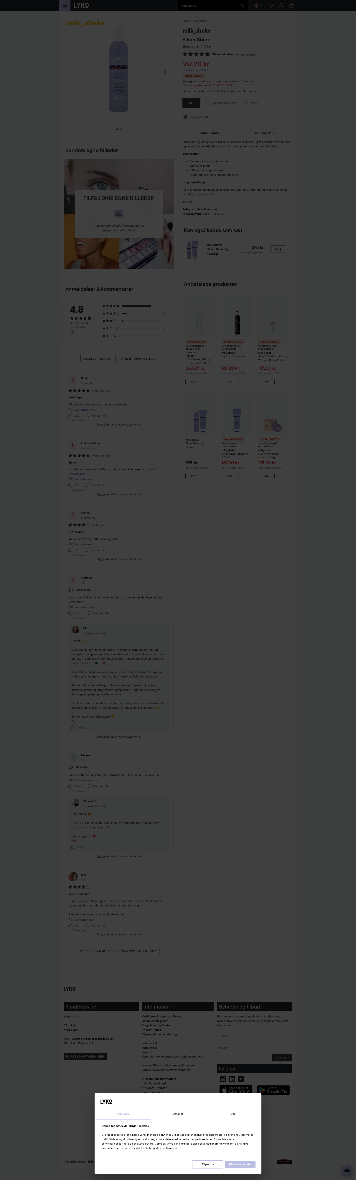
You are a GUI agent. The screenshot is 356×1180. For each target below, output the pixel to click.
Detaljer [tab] (178, 1114)
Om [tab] (232, 1114)
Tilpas (206, 1164)
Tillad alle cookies (240, 1164)
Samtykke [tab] (123, 1114)
